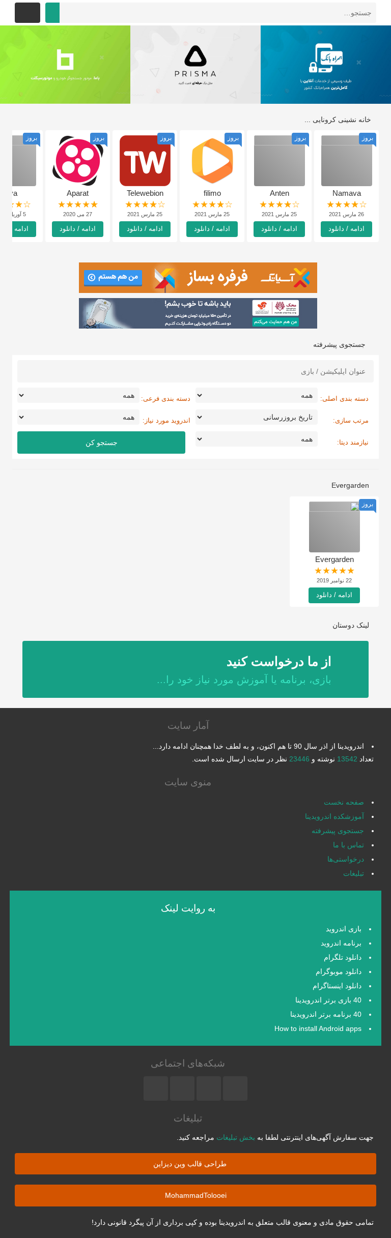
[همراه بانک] (326, 64)
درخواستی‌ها (345, 859)
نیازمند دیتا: (353, 442)
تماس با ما (348, 845)
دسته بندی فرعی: (165, 398)
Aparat (78, 193)
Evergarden (334, 559)
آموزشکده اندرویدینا (334, 816)
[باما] (65, 64)
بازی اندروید (343, 929)
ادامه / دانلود (346, 228)
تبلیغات (353, 873)
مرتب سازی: (351, 420)
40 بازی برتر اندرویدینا (328, 1000)
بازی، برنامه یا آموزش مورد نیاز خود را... (244, 669)
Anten (279, 193)
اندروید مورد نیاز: (166, 420)
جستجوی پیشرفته (338, 831)
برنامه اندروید (341, 943)
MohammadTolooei (196, 1195)
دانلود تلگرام (342, 957)
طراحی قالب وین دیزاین (191, 1164)
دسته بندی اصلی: (344, 398)
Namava (346, 193)
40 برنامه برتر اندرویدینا (325, 1014)
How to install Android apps (317, 1028)
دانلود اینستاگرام (337, 986)
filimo (212, 193)
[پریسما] (195, 64)
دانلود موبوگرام (338, 971)
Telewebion (145, 193)
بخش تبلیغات (235, 1137)
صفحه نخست (344, 802)
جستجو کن (102, 442)
